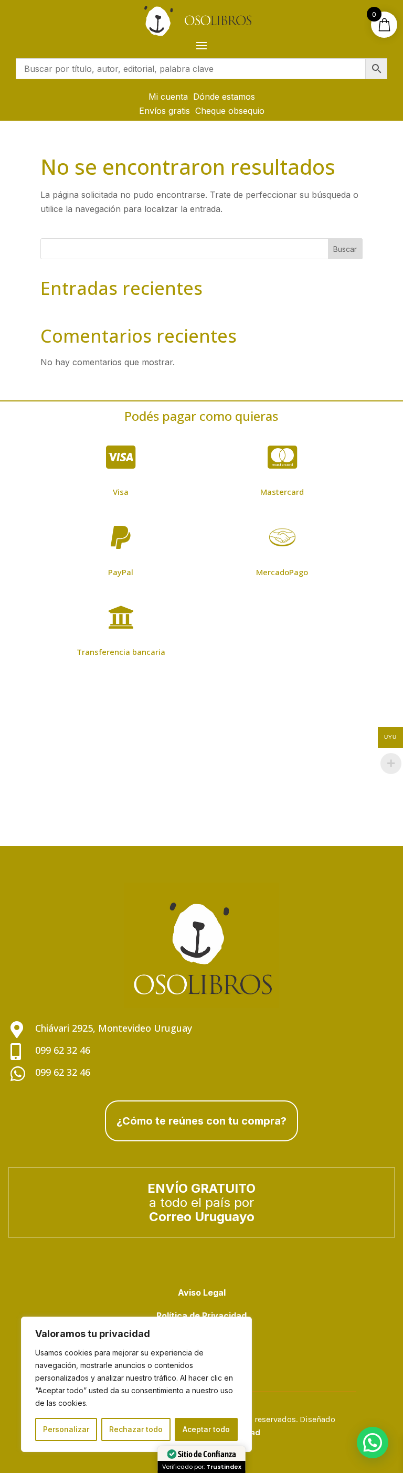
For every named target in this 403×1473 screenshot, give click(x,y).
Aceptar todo (206, 1429)
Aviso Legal (202, 1292)
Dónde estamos (224, 96)
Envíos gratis (164, 110)
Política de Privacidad (201, 1315)
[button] (372, 1442)
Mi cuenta (168, 96)
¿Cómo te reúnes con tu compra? (201, 1121)
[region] (136, 1384)
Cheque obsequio (229, 110)
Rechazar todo (136, 1429)
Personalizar (66, 1429)
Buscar (345, 249)
